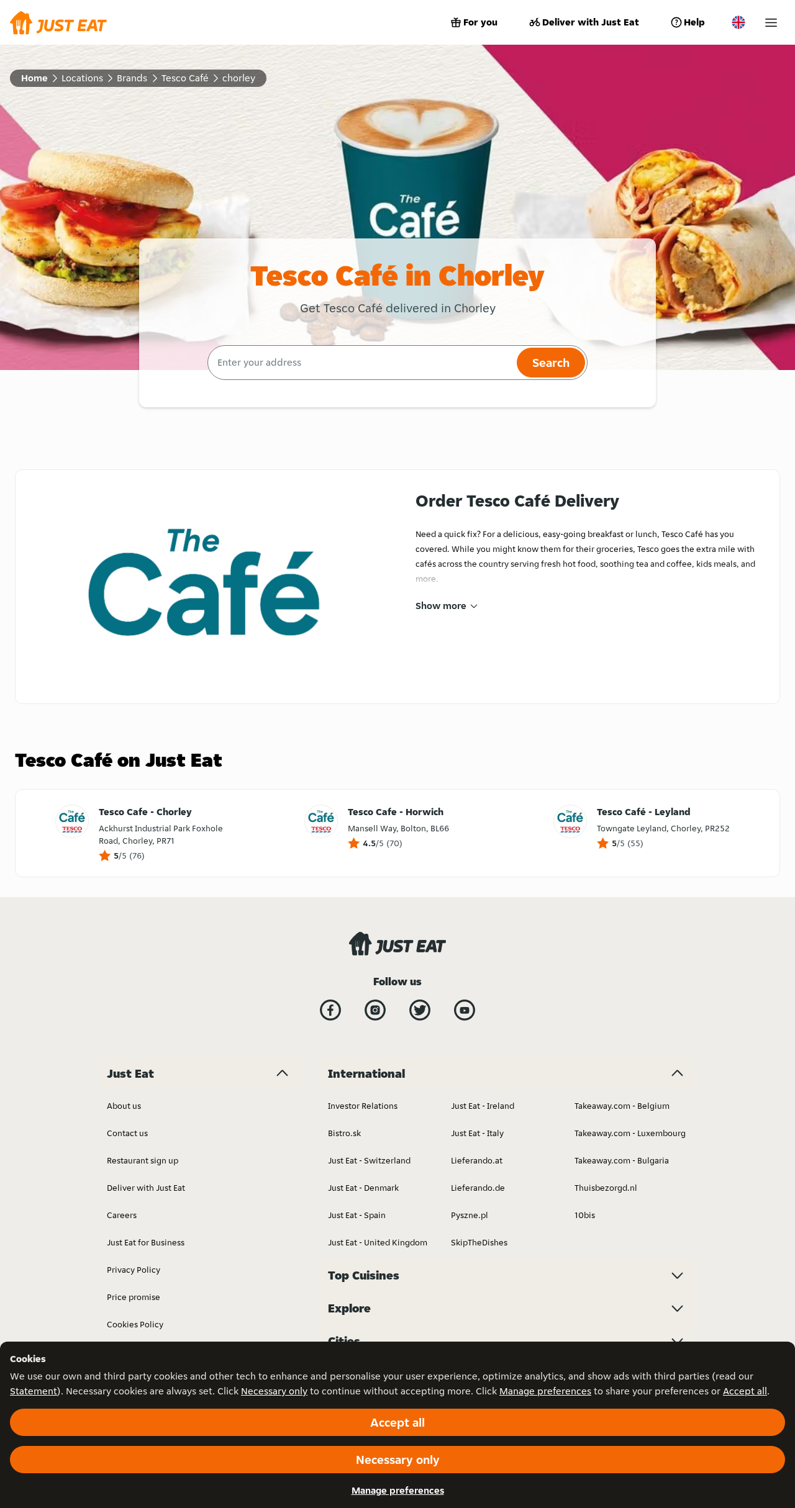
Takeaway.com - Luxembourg (630, 1133)
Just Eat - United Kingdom (377, 1242)
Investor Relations (363, 1105)
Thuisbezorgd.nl (606, 1187)
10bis (585, 1215)
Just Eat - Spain (357, 1215)
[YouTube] (464, 1010)
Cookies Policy (135, 1324)
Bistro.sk (344, 1133)
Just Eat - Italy (477, 1133)
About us (124, 1105)
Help (694, 22)
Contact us (127, 1133)
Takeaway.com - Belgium (622, 1105)
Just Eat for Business (145, 1242)
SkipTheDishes (479, 1242)
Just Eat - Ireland (482, 1105)
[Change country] (738, 22)
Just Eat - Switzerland (369, 1160)
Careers (122, 1215)
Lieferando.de (478, 1187)
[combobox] (360, 362)
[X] (419, 1010)
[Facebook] (330, 1010)
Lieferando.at (476, 1160)
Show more (441, 605)
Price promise (133, 1297)
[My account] (771, 23)
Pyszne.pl (469, 1215)
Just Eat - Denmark (363, 1187)
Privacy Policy (133, 1269)
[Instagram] (375, 1010)
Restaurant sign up (142, 1160)
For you (480, 22)
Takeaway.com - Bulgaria (622, 1160)
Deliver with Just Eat (590, 22)
